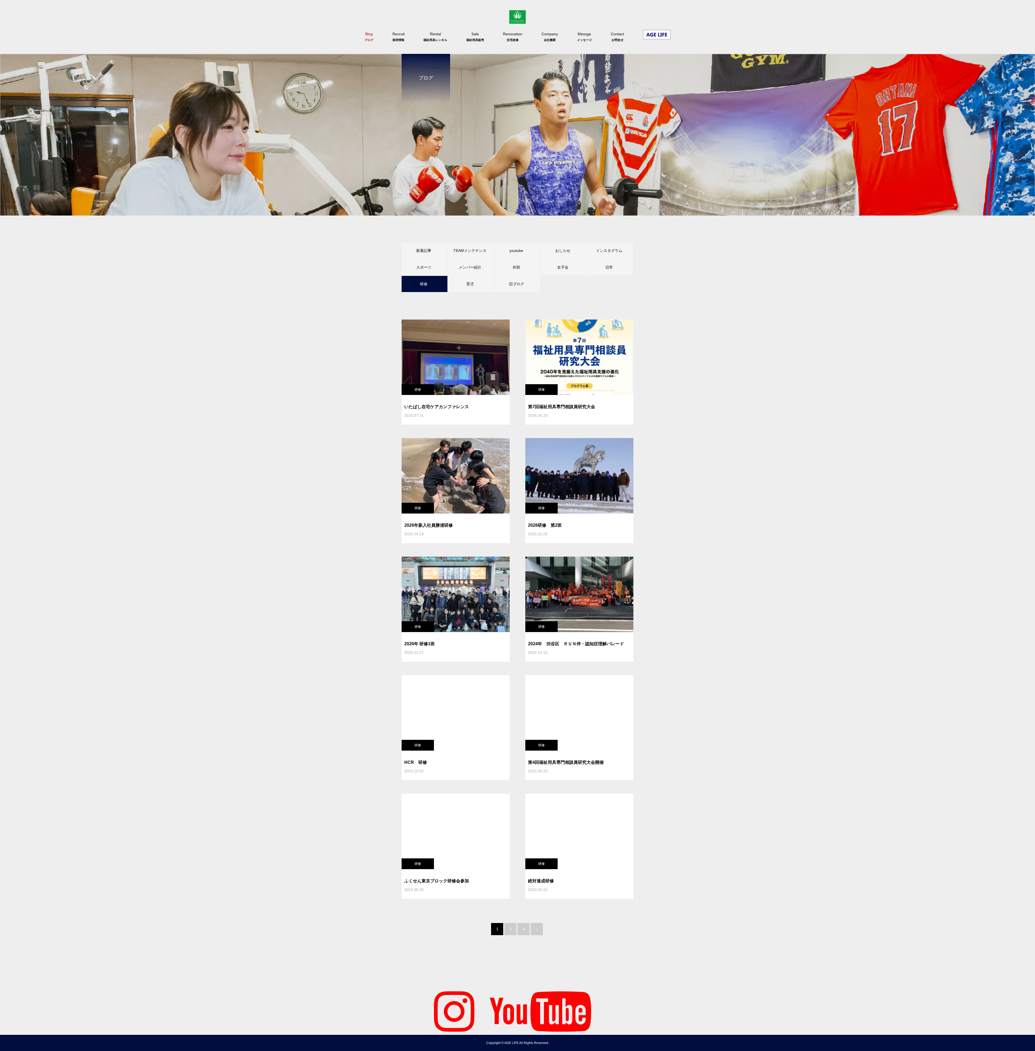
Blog (368, 36)
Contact (617, 36)
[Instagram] (454, 1010)
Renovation (512, 36)
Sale (475, 36)
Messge (584, 36)
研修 (418, 389)
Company (549, 36)
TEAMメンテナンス (470, 250)
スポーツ (423, 267)
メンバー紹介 (470, 267)
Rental (435, 36)
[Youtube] (540, 1010)
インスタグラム (609, 250)
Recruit (398, 36)
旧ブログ (516, 284)
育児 (470, 284)
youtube (516, 250)
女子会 (562, 267)
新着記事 (423, 250)
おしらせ (562, 250)
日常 (609, 267)
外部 (516, 267)
